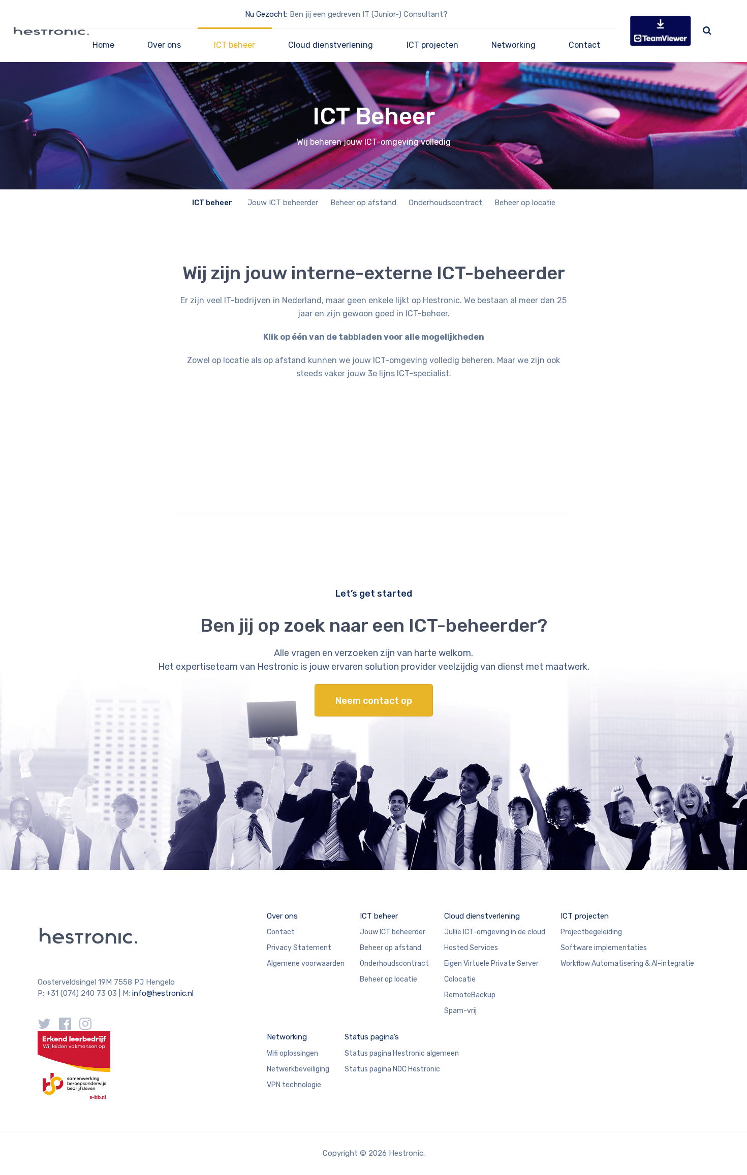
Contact (584, 45)
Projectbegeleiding (591, 932)
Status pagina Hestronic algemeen (402, 1053)
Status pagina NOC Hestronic (392, 1069)
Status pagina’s (372, 1036)
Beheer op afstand (363, 202)
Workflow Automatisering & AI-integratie (627, 963)
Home (103, 45)
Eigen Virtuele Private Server (491, 963)
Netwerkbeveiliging (298, 1069)
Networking (513, 45)
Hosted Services (471, 947)
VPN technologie (294, 1085)
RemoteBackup (469, 995)
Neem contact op (373, 700)
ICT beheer (234, 45)
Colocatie (460, 979)
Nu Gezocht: (266, 14)
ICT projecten (432, 45)
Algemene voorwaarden (306, 963)
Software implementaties (604, 947)
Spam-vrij (460, 1010)
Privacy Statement (299, 947)
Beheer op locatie (524, 202)
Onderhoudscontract (445, 202)
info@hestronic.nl (163, 993)
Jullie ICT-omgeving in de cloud (494, 932)
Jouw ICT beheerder (282, 202)
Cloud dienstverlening (330, 45)
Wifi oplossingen (292, 1053)
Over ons (164, 45)
